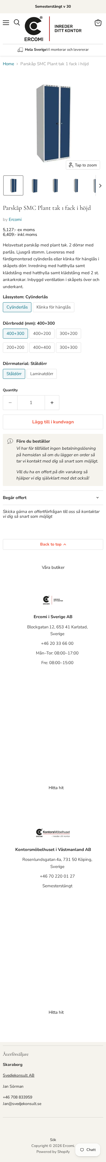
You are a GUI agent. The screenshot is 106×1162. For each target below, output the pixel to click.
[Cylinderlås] (18, 313)
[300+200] (69, 340)
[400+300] (16, 340)
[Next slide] (100, 185)
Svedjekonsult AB (18, 1075)
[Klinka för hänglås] (54, 313)
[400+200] (42, 340)
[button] (13, 185)
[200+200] (16, 354)
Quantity (10, 390)
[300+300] (69, 354)
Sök (53, 1139)
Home (8, 64)
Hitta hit (56, 788)
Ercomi (15, 219)
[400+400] (42, 354)
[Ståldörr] (15, 380)
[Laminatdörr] (42, 380)
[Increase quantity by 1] (52, 402)
